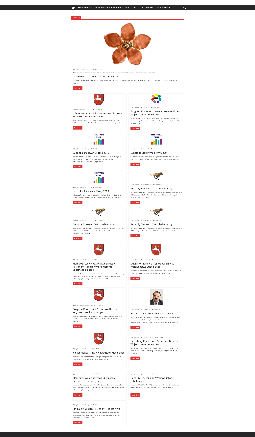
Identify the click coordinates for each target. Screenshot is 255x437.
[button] (91, 7)
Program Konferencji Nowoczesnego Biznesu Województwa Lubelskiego (155, 113)
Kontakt (149, 7)
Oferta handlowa (163, 7)
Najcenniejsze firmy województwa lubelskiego (99, 352)
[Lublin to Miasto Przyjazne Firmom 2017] (127, 43)
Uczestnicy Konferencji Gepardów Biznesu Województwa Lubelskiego (154, 342)
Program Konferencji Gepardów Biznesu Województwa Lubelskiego (95, 310)
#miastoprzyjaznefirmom (110, 73)
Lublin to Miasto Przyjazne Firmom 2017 (95, 76)
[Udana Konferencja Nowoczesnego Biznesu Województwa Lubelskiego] (99, 99)
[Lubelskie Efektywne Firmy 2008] (99, 177)
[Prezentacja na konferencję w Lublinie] (156, 297)
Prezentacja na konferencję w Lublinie (152, 313)
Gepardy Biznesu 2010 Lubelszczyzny (151, 224)
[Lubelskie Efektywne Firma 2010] (99, 139)
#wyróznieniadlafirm (134, 73)
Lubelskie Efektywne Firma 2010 (91, 152)
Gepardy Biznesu (83, 7)
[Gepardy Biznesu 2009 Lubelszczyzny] (99, 212)
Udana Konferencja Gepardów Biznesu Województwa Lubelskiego (152, 265)
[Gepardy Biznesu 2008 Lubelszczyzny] (156, 176)
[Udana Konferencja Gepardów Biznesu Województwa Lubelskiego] (156, 249)
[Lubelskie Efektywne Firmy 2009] (156, 139)
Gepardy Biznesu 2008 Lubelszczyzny (151, 188)
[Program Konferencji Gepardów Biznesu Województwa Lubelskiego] (99, 295)
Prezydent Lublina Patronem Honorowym (96, 408)
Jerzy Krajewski (78, 70)
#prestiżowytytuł (123, 73)
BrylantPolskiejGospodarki (148, 73)
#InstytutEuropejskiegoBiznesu (93, 73)
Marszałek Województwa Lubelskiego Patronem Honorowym (94, 379)
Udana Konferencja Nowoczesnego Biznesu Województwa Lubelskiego (97, 115)
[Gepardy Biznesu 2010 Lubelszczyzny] (156, 212)
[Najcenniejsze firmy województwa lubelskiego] (99, 339)
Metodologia (138, 7)
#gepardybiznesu (79, 73)
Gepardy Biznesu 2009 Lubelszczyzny (93, 224)
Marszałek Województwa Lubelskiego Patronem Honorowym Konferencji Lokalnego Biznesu (94, 266)
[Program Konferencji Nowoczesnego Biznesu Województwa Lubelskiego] (156, 98)
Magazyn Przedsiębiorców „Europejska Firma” (112, 7)
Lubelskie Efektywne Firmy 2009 (148, 152)
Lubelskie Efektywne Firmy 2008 (91, 191)
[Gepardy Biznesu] (73, 7)
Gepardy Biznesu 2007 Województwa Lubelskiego (151, 379)
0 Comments (99, 70)
